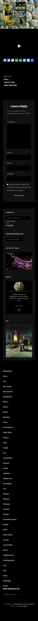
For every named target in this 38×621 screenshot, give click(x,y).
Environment (8, 427)
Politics (6, 514)
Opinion (6, 494)
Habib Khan (7, 432)
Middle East (7, 478)
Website (10, 174)
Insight (5, 448)
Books (5, 412)
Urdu (5, 565)
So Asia (6, 540)
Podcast (6, 509)
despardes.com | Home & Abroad (24, 604)
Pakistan (6, 499)
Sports (5, 550)
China (5, 422)
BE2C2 (5, 402)
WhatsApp (7, 581)
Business (6, 417)
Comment (11, 122)
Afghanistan (7, 371)
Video (5, 576)
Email (10, 163)
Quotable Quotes (10, 519)
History (6, 438)
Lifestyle (6, 473)
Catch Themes (23, 606)
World (5, 586)
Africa (5, 376)
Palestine (6, 504)
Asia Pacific (7, 386)
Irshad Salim (7, 458)
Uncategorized (8, 560)
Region (5, 524)
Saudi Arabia (7, 535)
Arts (4, 381)
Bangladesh (7, 397)
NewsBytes (7, 484)
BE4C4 (5, 407)
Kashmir (6, 463)
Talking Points (8, 555)
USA (4, 570)
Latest (5, 468)
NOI (4, 489)
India (5, 443)
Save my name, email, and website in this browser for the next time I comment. (19, 187)
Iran (4, 453)
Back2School (8, 392)
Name (10, 152)
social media (7, 545)
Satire (5, 530)
